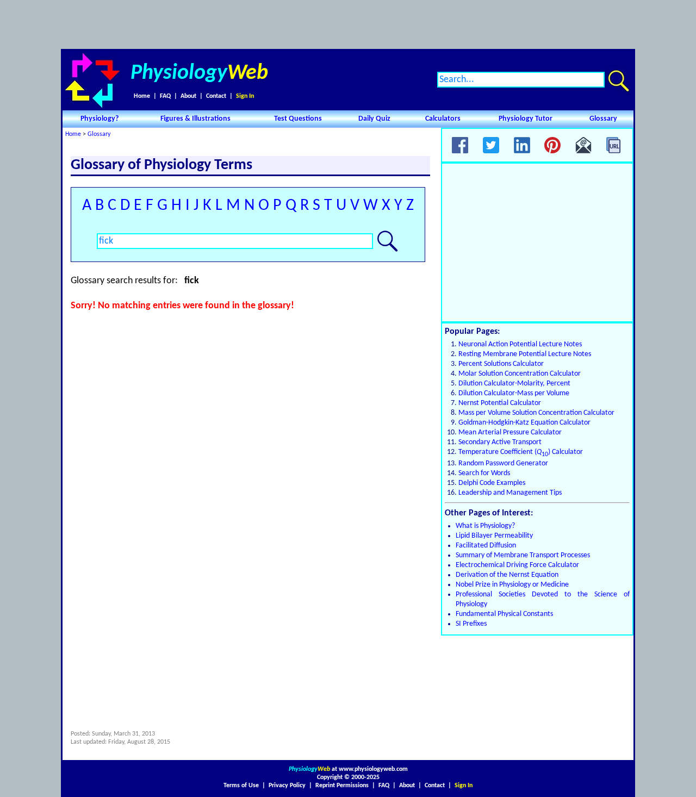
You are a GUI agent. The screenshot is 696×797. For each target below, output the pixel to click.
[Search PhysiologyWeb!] (618, 81)
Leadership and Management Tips (510, 493)
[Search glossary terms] (387, 241)
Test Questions (298, 119)
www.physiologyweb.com (373, 769)
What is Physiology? (485, 526)
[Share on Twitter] (491, 145)
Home (142, 96)
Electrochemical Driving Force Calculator (517, 565)
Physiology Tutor (525, 119)
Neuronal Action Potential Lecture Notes (520, 344)
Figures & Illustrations (195, 119)
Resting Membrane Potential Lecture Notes (524, 354)
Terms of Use (241, 785)
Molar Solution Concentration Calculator (519, 374)
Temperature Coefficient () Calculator (520, 452)
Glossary (603, 119)
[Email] (583, 145)
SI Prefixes (471, 624)
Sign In (245, 96)
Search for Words (484, 473)
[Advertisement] (348, 24)
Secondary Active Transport (500, 442)
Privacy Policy (287, 785)
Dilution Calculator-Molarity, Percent (514, 383)
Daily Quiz (374, 119)
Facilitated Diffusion (486, 545)
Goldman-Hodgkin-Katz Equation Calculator (524, 423)
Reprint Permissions (342, 785)
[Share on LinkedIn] (522, 145)
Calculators (443, 119)
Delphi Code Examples (491, 483)
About (188, 96)
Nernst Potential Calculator (499, 403)
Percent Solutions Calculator (501, 364)
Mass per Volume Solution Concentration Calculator (536, 413)
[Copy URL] (614, 145)
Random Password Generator (503, 463)
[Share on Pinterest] (552, 145)
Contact (216, 96)
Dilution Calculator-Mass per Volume (513, 393)
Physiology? (99, 119)
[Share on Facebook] (460, 145)
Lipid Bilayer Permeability (494, 536)
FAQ (165, 96)
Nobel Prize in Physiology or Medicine (512, 585)
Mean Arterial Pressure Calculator (510, 432)
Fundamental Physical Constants (504, 614)
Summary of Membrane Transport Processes (523, 555)
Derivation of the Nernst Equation (507, 575)
